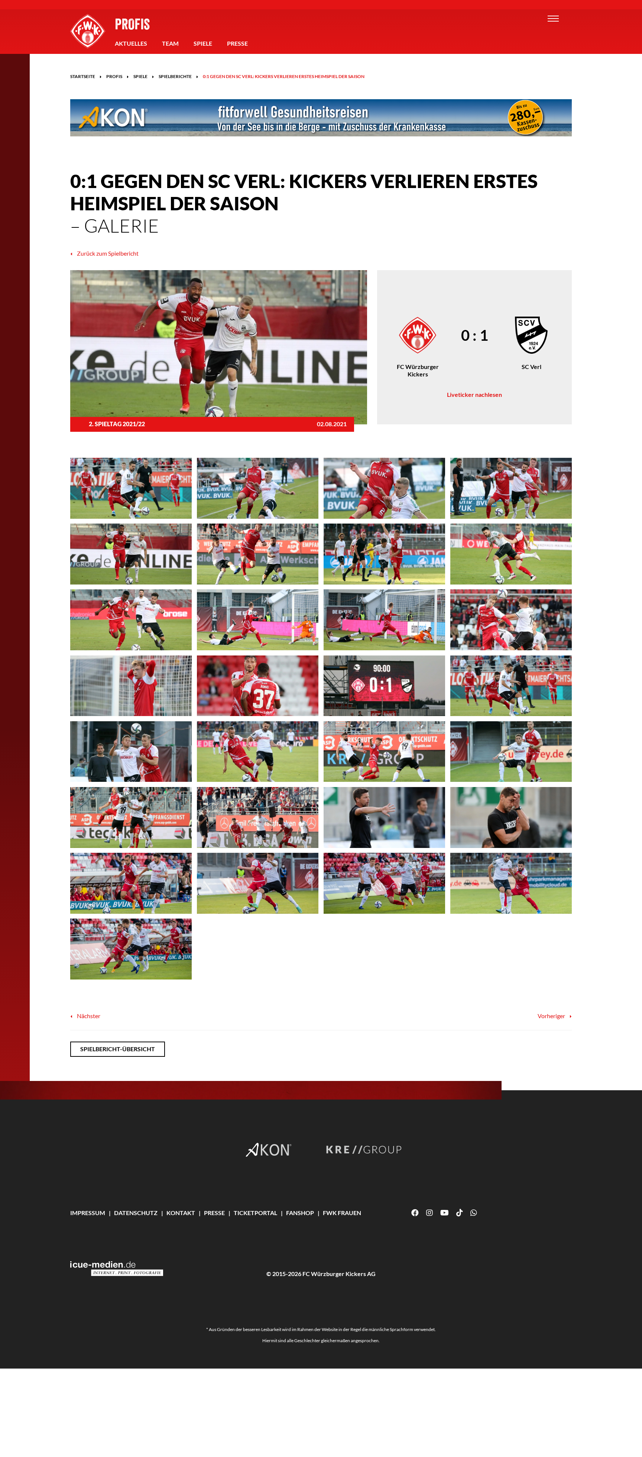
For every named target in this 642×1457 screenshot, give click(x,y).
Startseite (82, 76)
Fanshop (300, 1212)
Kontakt (180, 1212)
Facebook (415, 1213)
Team (170, 43)
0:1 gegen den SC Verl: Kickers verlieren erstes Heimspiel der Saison (283, 76)
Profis (132, 24)
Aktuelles (131, 43)
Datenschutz (136, 1212)
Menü (553, 18)
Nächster (88, 1015)
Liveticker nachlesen (474, 394)
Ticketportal (255, 1212)
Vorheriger (552, 1015)
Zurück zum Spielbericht (107, 253)
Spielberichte (175, 76)
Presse (237, 43)
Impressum (87, 1212)
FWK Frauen (342, 1212)
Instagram (429, 1213)
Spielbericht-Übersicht (117, 1048)
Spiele (203, 43)
